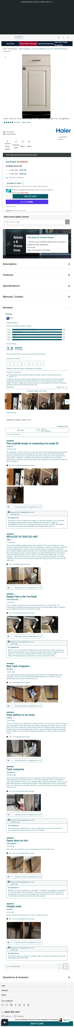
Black (23, 146)
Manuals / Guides (13, 296)
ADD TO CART (37, 1024)
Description (10, 264)
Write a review (26, 122)
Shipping (8, 210)
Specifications (11, 285)
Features (8, 274)
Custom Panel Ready (7, 146)
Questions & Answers (15, 977)
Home (5, 49)
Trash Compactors (24, 49)
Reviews (8, 307)
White (29, 146)
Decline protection (16, 177)
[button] (4, 38)
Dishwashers (12, 49)
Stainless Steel (15, 146)
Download (31, 247)
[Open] (4, 1022)
